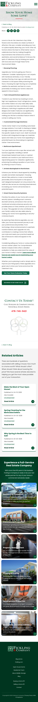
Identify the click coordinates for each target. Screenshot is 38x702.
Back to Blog (7, 24)
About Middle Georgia (19, 673)
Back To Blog (7, 345)
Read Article (9, 401)
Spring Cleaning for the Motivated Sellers (14, 411)
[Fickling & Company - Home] (10, 4)
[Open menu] (36, 4)
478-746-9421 (19, 311)
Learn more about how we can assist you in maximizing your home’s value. (19, 255)
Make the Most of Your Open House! (16, 388)
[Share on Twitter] (11, 30)
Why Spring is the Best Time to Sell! (17, 434)
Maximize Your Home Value (13, 283)
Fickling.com (19, 662)
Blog (19, 676)
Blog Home (19, 659)
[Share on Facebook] (8, 30)
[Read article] (32, 401)
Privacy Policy (29, 695)
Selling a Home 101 (19, 684)
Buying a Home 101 (19, 681)
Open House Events (19, 667)
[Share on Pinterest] (14, 30)
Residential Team (19, 670)
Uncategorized (29, 27)
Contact (19, 687)
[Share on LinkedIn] (18, 30)
